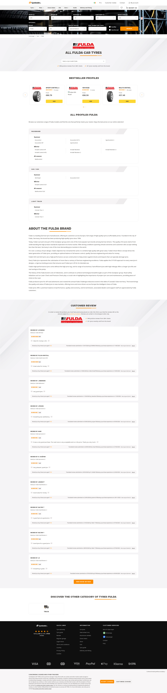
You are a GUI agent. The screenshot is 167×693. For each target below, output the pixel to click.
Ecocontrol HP (39, 143)
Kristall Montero (75, 149)
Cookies (59, 653)
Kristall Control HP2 (41, 152)
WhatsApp (109, 633)
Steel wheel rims (85, 632)
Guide (75, 8)
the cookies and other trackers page (42, 688)
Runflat (113, 27)
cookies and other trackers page (44, 685)
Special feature (73, 25)
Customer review (110, 3)
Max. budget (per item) (96, 25)
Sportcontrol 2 (110, 140)
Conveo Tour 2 (39, 210)
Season (51, 25)
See (54, 101)
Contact (122, 3)
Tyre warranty (61, 629)
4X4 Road (37, 178)
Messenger (109, 637)
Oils (60, 8)
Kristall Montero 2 (75, 152)
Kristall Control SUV (41, 184)
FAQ (104, 643)
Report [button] (133, 345)
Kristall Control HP (40, 149)
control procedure (75, 314)
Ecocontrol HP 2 (75, 140)
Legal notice (60, 641)
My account (134, 3)
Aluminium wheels (85, 635)
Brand (31, 25)
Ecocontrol (38, 140)
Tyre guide (60, 632)
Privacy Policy (61, 650)
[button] (126, 345)
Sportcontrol (74, 143)
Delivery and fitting (86, 8)
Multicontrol (38, 159)
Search (129, 28)
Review (59, 635)
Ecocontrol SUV (74, 178)
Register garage (61, 638)
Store (66, 8)
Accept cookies (107, 681)
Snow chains (51, 8)
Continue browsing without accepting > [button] (156, 671)
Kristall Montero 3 (111, 149)
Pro (100, 3)
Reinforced (114, 30)
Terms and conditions (63, 644)
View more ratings (83, 582)
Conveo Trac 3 (39, 217)
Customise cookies (123, 681)
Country (59, 647)
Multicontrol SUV (40, 191)
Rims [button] (41, 8)
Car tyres (82, 629)
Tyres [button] (32, 8)
